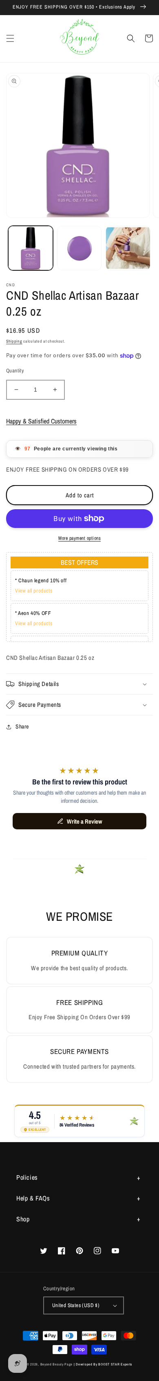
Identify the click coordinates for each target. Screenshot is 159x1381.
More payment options (79, 538)
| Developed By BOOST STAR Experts (103, 1364)
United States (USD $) (75, 1305)
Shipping (14, 341)
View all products (33, 590)
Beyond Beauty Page (56, 1364)
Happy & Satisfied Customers (41, 421)
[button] (10, 38)
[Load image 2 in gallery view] (79, 248)
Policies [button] (27, 1177)
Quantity (15, 370)
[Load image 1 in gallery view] (30, 248)
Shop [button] (22, 1218)
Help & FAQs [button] (33, 1198)
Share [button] (22, 726)
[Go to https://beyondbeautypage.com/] (79, 38)
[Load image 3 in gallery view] (128, 248)
